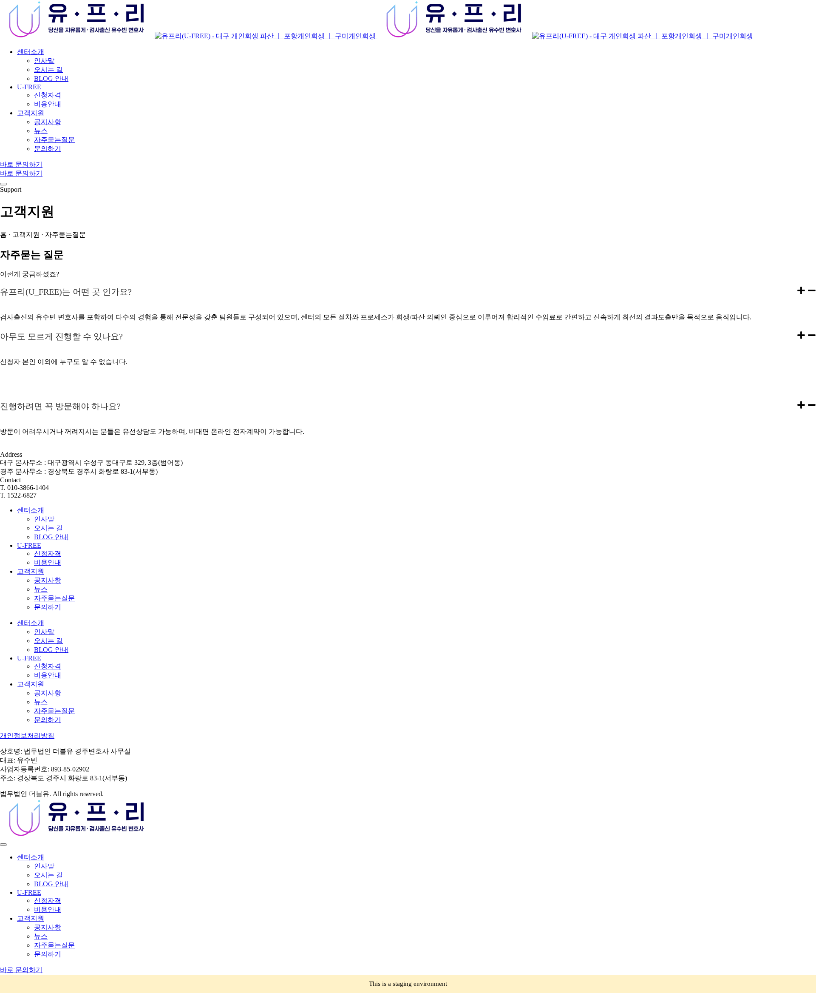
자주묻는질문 (54, 598)
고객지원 (30, 571)
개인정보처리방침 (27, 735)
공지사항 (47, 580)
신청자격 (47, 553)
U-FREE (29, 545)
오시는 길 (48, 528)
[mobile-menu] (3, 184)
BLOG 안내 (51, 537)
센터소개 (30, 510)
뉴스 (41, 589)
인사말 (44, 519)
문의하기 (47, 607)
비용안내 (47, 562)
